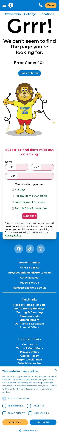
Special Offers (29, 327)
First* (10, 167)
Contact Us (29, 344)
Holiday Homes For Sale (29, 304)
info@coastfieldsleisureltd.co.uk (29, 272)
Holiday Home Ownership (30, 195)
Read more (16, 392)
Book (50, 5)
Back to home (29, 73)
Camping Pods (29, 316)
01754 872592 (29, 267)
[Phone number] (41, 5)
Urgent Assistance (29, 359)
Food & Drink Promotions (30, 208)
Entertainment (29, 319)
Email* (11, 176)
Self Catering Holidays (29, 308)
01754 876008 (29, 282)
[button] (29, 430)
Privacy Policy (13, 235)
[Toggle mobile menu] (4, 5)
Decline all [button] (43, 422)
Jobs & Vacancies (29, 363)
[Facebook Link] (18, 248)
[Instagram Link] (41, 248)
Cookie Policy (29, 355)
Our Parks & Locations (30, 323)
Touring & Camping (29, 312)
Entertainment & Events (29, 202)
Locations (47, 14)
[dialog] (29, 401)
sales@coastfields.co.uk (29, 287)
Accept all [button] (15, 422)
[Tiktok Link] (30, 248)
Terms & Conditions (29, 348)
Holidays (30, 14)
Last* (36, 167)
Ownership (13, 14)
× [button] (55, 370)
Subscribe (29, 215)
